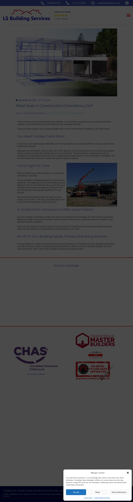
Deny (97, 492)
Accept (76, 492)
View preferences (119, 492)
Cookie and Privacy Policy (102, 498)
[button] (128, 472)
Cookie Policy (88, 498)
